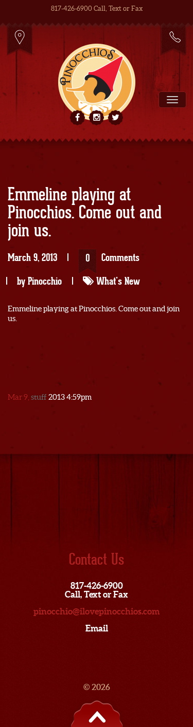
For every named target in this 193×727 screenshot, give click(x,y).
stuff (39, 397)
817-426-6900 (173, 39)
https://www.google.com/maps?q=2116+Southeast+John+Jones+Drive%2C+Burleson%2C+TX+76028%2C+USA (20, 39)
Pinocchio (45, 281)
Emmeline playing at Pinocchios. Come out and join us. (85, 213)
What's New (118, 281)
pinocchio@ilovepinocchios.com (96, 611)
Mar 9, (19, 397)
